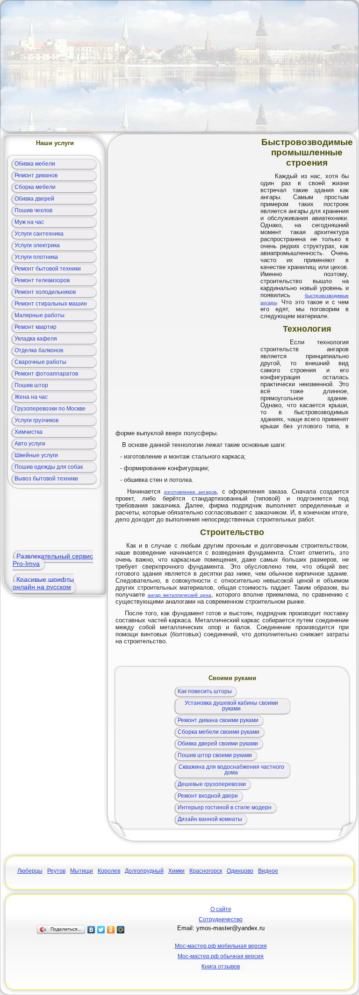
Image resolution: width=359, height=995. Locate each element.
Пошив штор (31, 385)
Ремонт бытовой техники (47, 268)
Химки (176, 871)
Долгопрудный (144, 871)
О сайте (220, 909)
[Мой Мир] (121, 930)
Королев (109, 871)
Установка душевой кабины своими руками (231, 705)
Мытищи (81, 871)
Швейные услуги (36, 455)
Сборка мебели (35, 187)
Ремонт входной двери (208, 796)
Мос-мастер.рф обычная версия (221, 956)
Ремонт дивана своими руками (218, 720)
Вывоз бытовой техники (46, 478)
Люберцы (30, 871)
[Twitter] (101, 930)
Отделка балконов (38, 350)
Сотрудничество (221, 919)
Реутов (56, 871)
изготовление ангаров (190, 491)
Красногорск (205, 871)
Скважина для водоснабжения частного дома (231, 769)
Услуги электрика (37, 245)
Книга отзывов (220, 966)
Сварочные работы (40, 362)
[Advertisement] (179, 66)
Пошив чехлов (33, 210)
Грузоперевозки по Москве (50, 408)
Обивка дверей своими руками (218, 743)
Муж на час (29, 222)
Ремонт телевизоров (42, 280)
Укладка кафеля (35, 338)
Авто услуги (29, 443)
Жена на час (31, 397)
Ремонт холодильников (45, 292)
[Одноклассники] (111, 930)
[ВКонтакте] (91, 930)
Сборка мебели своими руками (218, 732)
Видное (268, 871)
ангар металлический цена (179, 595)
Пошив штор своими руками (215, 755)
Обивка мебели (34, 164)
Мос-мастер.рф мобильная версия (221, 946)
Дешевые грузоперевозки (212, 784)
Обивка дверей (34, 199)
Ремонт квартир (35, 327)
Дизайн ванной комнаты (210, 819)
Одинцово (240, 871)
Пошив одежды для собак (48, 467)
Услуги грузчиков (36, 420)
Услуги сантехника (39, 234)
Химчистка (28, 432)
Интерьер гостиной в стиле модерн (225, 807)
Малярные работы (39, 315)
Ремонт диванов (35, 175)
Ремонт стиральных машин (50, 303)
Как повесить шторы (205, 691)
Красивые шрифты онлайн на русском (43, 583)
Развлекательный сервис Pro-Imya (53, 559)
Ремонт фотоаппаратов (46, 373)
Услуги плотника (36, 257)
